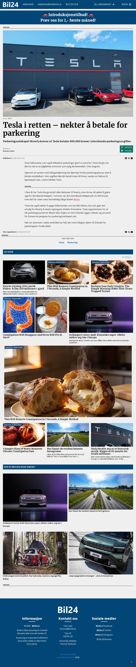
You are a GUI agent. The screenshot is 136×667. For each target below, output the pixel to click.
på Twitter (104, 630)
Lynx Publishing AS (65, 657)
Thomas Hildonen (68, 644)
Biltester (72, 4)
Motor (77, 199)
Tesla (61, 242)
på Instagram (104, 634)
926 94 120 (128, 147)
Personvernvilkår (68, 654)
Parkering (72, 242)
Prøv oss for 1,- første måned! (68, 20)
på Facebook (104, 625)
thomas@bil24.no (68, 628)
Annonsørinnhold (49, 4)
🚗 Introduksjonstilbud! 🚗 (68, 14)
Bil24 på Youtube (104, 639)
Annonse (28, 4)
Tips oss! (128, 151)
